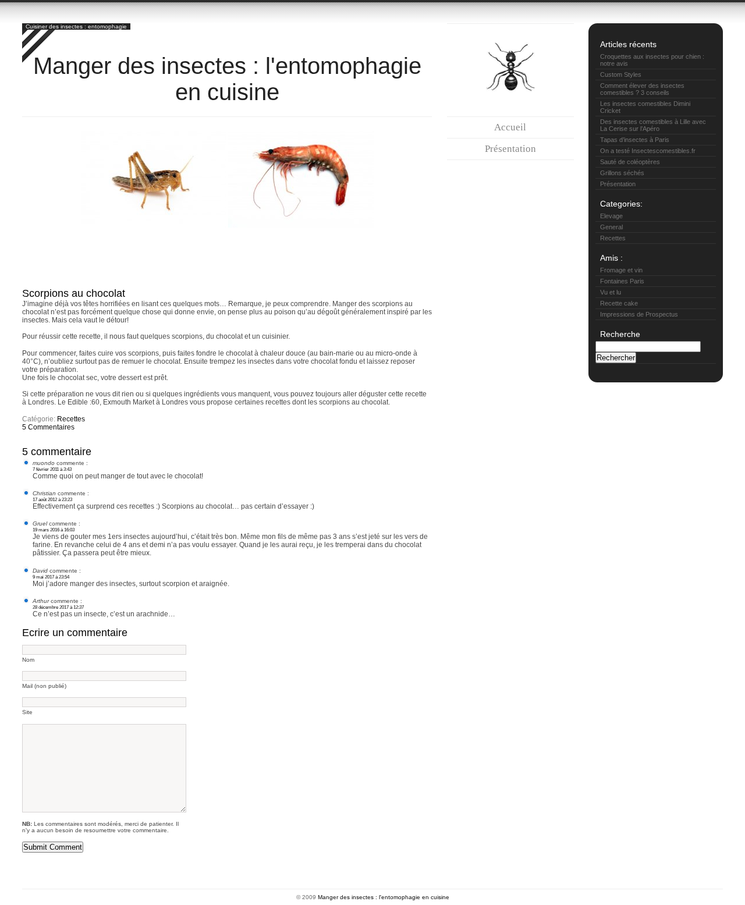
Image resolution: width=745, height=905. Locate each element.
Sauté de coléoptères (630, 161)
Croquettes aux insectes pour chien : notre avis (652, 60)
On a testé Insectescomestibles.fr (648, 150)
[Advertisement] (234, 255)
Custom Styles (620, 74)
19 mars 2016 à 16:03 (53, 530)
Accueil (510, 127)
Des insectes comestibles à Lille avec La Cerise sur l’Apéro (653, 125)
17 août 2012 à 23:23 (52, 499)
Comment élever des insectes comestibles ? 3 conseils (642, 89)
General (611, 226)
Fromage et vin (621, 270)
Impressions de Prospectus (639, 314)
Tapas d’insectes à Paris (634, 139)
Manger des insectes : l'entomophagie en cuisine (227, 79)
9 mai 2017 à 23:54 (51, 577)
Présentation (510, 148)
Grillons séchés (622, 172)
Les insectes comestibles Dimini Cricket (645, 107)
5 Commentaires (48, 427)
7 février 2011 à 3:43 (52, 469)
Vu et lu (610, 292)
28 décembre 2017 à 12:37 (58, 607)
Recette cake (619, 303)
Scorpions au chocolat (73, 293)
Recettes (71, 419)
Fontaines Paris (622, 281)
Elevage (611, 215)
